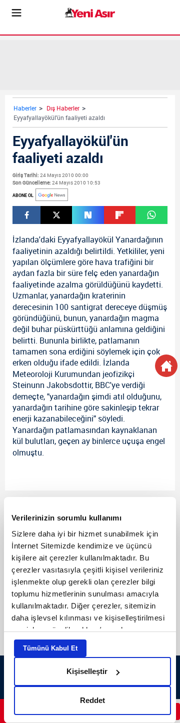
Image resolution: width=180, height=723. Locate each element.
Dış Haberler (63, 108)
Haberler (25, 108)
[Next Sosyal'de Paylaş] (88, 215)
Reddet (92, 700)
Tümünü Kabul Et (50, 648)
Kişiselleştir (87, 671)
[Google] (52, 194)
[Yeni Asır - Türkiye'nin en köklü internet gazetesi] (90, 13)
